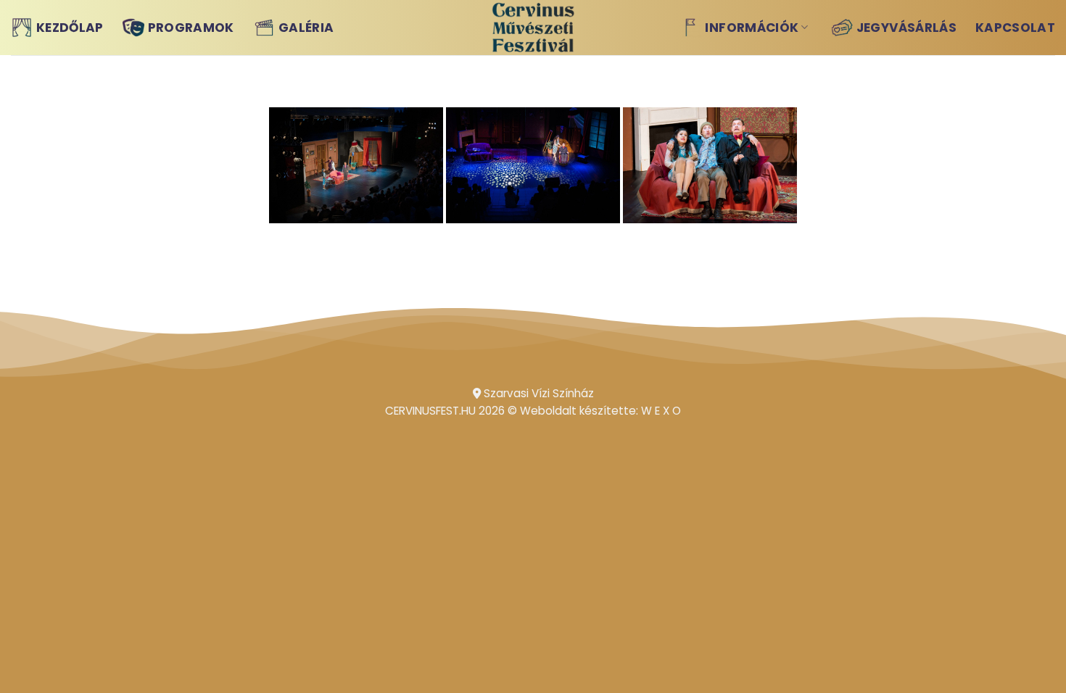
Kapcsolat (1015, 27)
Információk (751, 27)
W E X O (661, 410)
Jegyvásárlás (906, 27)
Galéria (306, 27)
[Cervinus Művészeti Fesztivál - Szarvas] (533, 27)
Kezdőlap (70, 27)
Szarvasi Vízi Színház (537, 393)
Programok (191, 27)
